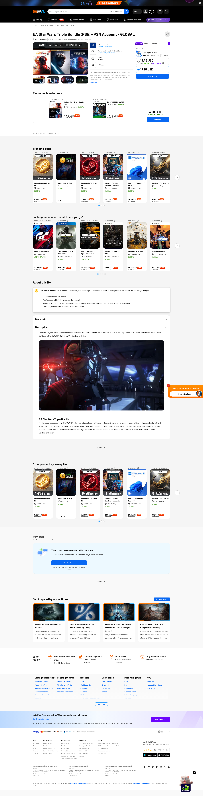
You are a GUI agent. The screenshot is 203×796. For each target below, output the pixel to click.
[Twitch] (152, 766)
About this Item (54, 133)
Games (51, 25)
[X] (164, 766)
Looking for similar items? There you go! (58, 217)
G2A (36, 25)
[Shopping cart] (166, 11)
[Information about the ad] (146, 48)
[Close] (200, 3)
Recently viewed (39, 133)
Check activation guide (105, 46)
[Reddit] (156, 766)
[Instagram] (160, 766)
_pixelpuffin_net (150, 52)
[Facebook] (144, 766)
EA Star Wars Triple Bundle (65, 25)
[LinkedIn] (168, 766)
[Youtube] (148, 766)
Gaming (43, 25)
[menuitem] (37, 20)
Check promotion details (41, 719)
